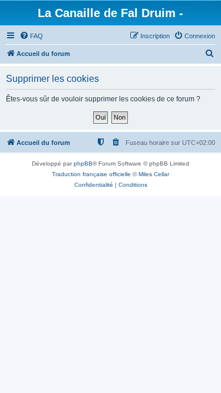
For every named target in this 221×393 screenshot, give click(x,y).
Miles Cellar (153, 174)
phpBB (83, 163)
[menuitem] (31, 36)
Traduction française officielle (91, 174)
